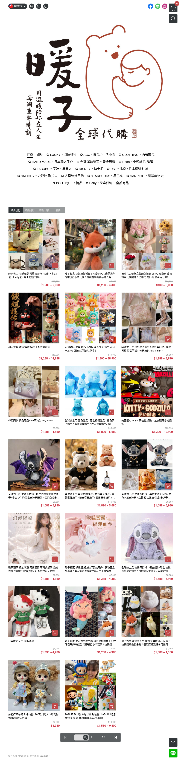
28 (103, 737)
